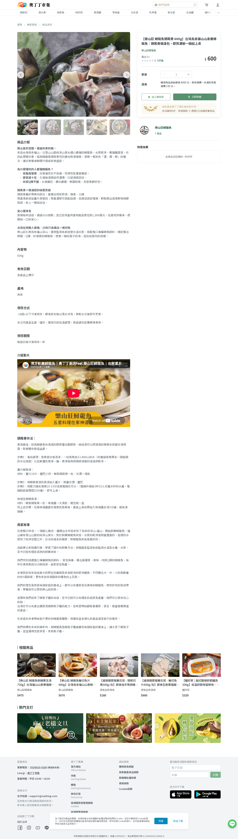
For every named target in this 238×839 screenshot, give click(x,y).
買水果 (42, 12)
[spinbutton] (176, 74)
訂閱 (215, 774)
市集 (73, 775)
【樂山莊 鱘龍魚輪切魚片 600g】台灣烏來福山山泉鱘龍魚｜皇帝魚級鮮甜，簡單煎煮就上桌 (77, 682)
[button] (20, 74)
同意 (161, 821)
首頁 (19, 24)
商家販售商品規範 (129, 772)
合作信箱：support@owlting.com (37, 796)
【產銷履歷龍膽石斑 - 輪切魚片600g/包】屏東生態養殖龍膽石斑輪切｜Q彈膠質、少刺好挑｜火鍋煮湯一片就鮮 (160, 682)
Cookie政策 (125, 789)
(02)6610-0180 (38, 767)
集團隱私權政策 (127, 777)
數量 (144, 74)
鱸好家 (186, 690)
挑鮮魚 (60, 12)
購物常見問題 (126, 766)
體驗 (73, 784)
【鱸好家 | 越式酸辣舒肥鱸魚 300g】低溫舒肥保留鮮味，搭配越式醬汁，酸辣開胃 (200, 682)
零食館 (116, 12)
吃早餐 (153, 12)
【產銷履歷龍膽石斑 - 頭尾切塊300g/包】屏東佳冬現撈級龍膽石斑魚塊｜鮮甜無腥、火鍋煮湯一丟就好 (119, 682)
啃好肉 (79, 12)
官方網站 (76, 766)
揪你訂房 (76, 793)
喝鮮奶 (23, 12)
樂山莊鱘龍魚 (148, 50)
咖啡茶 (208, 12)
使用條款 (124, 783)
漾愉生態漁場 (107, 690)
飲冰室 (171, 12)
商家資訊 (32, 24)
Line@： (28, 773)
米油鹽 (190, 12)
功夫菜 (134, 12)
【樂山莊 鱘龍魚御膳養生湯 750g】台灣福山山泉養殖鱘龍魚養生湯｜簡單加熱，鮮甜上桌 (35, 682)
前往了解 (178, 821)
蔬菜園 (97, 12)
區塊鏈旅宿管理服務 (82, 803)
